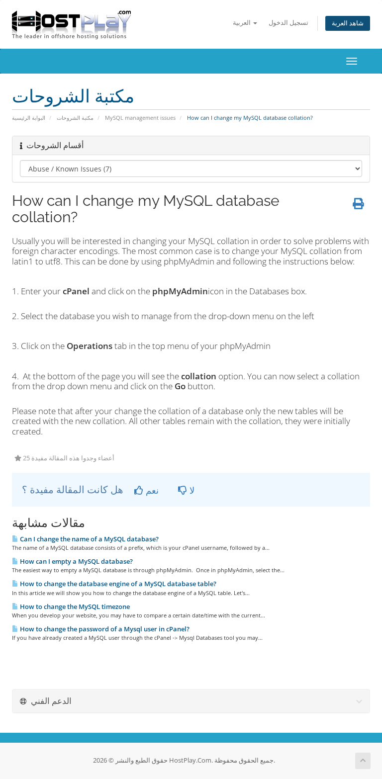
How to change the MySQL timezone (74, 606)
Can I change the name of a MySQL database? (88, 538)
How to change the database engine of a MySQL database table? (117, 583)
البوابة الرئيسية (28, 117)
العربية (242, 22)
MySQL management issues (140, 117)
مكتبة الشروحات (75, 117)
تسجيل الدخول (288, 22)
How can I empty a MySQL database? (75, 561)
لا (190, 490)
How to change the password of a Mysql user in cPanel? (104, 628)
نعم (151, 490)
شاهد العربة (348, 23)
